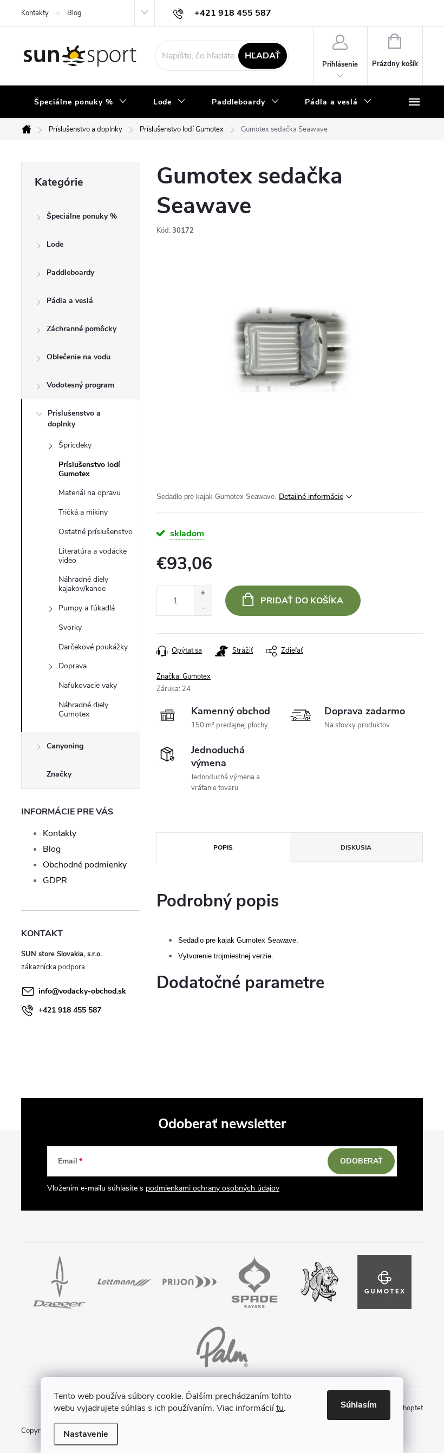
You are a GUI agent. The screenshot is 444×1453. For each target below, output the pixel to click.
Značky (59, 774)
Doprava (72, 666)
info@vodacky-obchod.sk (82, 991)
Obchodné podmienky (85, 865)
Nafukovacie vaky (87, 685)
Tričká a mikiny (83, 512)
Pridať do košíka (301, 601)
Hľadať (262, 56)
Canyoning (65, 746)
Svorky (70, 627)
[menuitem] (80, 102)
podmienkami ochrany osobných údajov (212, 1188)
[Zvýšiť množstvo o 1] (203, 593)
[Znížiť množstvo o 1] (203, 608)
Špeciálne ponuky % (82, 216)
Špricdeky (75, 445)
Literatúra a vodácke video (92, 556)
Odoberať (361, 1161)
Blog (74, 13)
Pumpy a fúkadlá (86, 608)
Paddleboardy (70, 272)
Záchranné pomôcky (81, 329)
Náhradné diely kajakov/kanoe (83, 584)
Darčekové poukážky (93, 647)
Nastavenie (85, 1434)
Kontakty (35, 13)
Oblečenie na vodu (78, 357)
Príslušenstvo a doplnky (74, 418)
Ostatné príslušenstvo (95, 532)
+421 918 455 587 (69, 1010)
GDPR (55, 880)
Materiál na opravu (89, 493)
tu (280, 1408)
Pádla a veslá (70, 300)
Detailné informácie (311, 496)
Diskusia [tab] (356, 847)
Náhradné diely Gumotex (83, 709)
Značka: (183, 676)
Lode (55, 244)
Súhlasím (359, 1405)
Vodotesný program (80, 385)
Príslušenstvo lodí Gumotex (89, 469)
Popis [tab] (223, 847)
